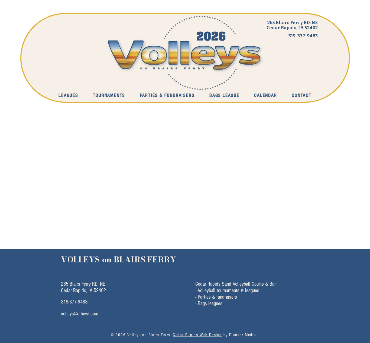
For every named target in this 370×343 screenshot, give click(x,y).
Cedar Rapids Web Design (197, 334)
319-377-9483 (303, 35)
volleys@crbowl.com (79, 314)
